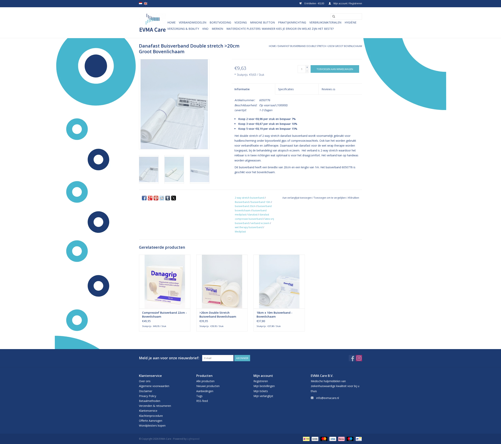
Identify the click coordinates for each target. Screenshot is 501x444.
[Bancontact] (358, 438)
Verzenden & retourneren (155, 406)
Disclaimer (145, 391)
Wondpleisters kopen (152, 425)
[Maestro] (349, 438)
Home (171, 22)
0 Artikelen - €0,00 (314, 3)
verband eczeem (260, 223)
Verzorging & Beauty (183, 29)
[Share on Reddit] (161, 198)
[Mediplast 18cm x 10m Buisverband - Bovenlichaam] (279, 281)
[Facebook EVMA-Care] (352, 358)
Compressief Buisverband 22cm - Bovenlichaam (164, 314)
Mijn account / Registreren (347, 3)
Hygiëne (350, 22)
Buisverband (242, 202)
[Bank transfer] (314, 438)
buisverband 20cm (245, 206)
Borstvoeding (220, 22)
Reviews (328, 89)
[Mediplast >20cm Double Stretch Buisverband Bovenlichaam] (222, 281)
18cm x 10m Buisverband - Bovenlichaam (274, 314)
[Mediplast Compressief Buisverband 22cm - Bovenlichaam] (164, 281)
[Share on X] (173, 198)
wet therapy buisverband (249, 227)
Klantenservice (148, 410)
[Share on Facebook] (144, 198)
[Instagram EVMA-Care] (359, 358)
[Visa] (332, 438)
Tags (199, 396)
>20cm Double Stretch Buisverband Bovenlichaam (217, 314)
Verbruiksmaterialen (325, 22)
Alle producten (205, 381)
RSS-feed (202, 401)
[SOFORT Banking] (341, 438)
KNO (205, 29)
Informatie (242, 89)
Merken (217, 29)
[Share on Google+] (150, 198)
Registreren (260, 381)
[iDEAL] (306, 438)
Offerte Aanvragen (150, 420)
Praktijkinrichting (292, 22)
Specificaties (286, 89)
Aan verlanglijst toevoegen (297, 197)
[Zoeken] (334, 16)
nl (140, 3)
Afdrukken (353, 197)
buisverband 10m (260, 202)
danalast (253, 214)
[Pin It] (156, 198)
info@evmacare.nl (327, 398)
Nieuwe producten (208, 386)
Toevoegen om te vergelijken (330, 197)
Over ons (144, 381)
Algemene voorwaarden (154, 386)
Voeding (240, 22)
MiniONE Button (262, 22)
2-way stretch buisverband (249, 197)
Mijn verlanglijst (263, 396)
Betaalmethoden (149, 401)
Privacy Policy (147, 396)
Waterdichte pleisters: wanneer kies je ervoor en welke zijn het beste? (280, 29)
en (145, 3)
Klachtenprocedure (151, 416)
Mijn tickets (260, 391)
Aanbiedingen (204, 391)
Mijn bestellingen (264, 386)
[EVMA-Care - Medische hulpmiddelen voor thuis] (152, 22)
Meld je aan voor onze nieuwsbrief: (169, 358)
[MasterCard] (323, 438)
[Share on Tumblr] (167, 198)
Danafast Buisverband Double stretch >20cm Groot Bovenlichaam (320, 46)
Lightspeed (193, 438)
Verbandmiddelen (192, 22)
